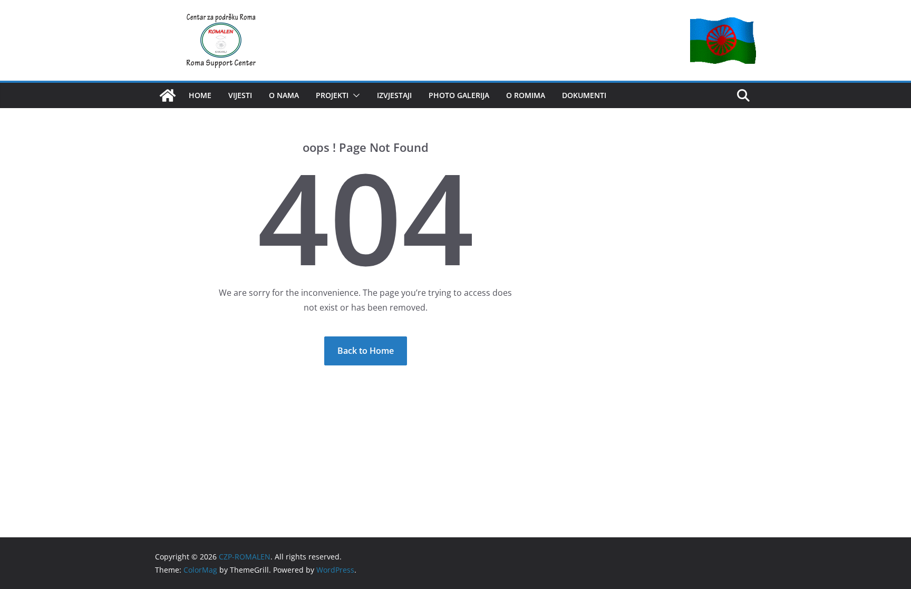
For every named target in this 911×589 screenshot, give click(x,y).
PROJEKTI (332, 95)
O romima (525, 95)
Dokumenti (584, 95)
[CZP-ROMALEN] (167, 95)
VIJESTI (240, 95)
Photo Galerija (459, 95)
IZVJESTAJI (394, 95)
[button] (354, 95)
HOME (200, 95)
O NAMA (284, 95)
